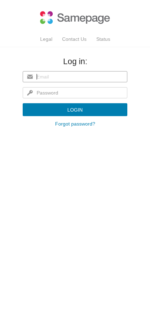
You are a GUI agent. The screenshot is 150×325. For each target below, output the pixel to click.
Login (75, 110)
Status (103, 39)
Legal (46, 39)
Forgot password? (75, 124)
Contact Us (74, 39)
